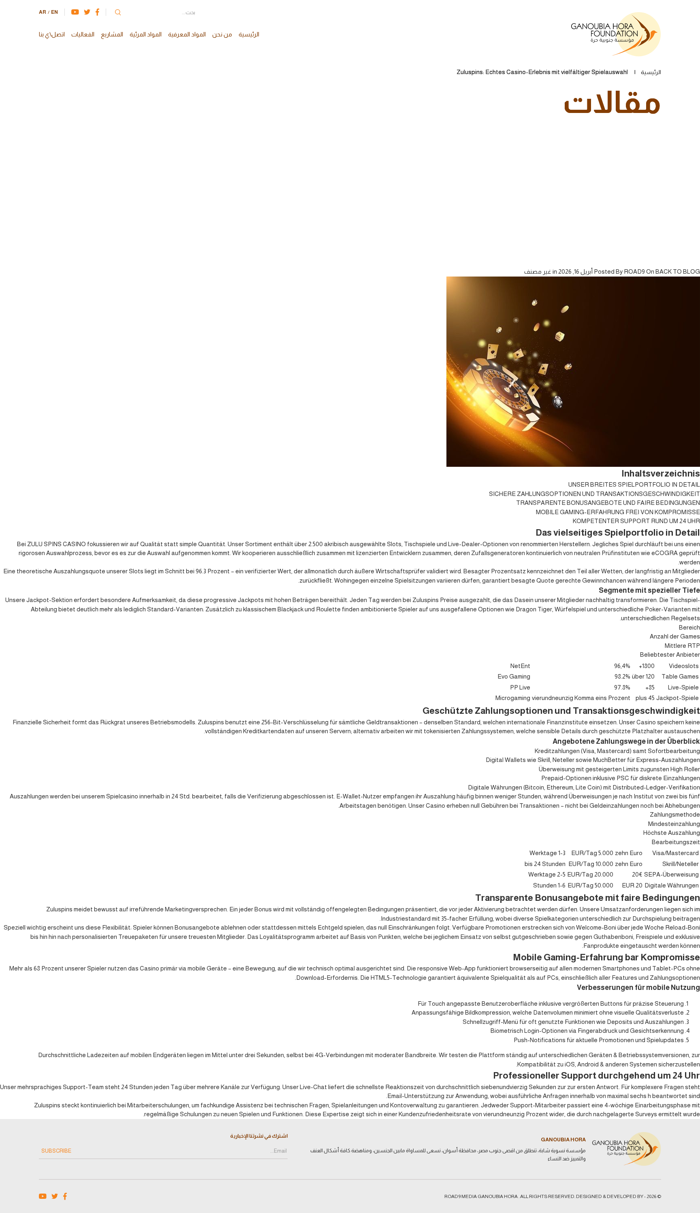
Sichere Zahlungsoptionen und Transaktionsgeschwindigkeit (594, 493)
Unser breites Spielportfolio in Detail (634, 484)
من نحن (222, 34)
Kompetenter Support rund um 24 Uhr (636, 520)
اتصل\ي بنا (52, 34)
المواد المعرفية (187, 34)
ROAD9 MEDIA (460, 1196)
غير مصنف (537, 271)
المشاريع (112, 34)
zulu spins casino (56, 544)
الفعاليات (82, 34)
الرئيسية (249, 34)
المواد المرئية (146, 34)
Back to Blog (677, 271)
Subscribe (56, 1151)
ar (42, 12)
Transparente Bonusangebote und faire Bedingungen (608, 502)
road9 (634, 271)
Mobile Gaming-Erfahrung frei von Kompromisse (618, 512)
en (54, 12)
